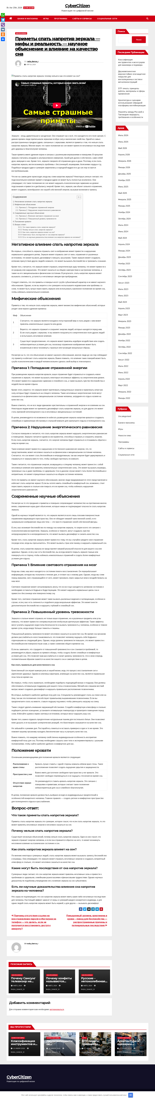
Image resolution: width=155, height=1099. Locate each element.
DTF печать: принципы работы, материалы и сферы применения (131, 91)
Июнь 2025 (123, 187)
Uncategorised (21, 33)
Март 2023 (123, 315)
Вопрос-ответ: (20, 225)
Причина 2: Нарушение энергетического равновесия (40, 210)
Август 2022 (123, 360)
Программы (60, 19)
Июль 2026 (123, 135)
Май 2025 (122, 193)
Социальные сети (107, 19)
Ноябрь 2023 (124, 264)
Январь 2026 (124, 167)
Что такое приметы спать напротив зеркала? (39, 227)
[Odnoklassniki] (2, 34)
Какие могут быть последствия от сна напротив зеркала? (44, 235)
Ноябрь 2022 (124, 340)
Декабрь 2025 (124, 174)
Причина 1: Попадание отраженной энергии (36, 207)
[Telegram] (2, 19)
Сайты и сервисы (82, 19)
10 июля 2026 (55, 1048)
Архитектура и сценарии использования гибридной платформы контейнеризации (132, 103)
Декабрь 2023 (124, 257)
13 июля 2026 (19, 1048)
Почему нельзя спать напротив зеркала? (38, 230)
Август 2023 (123, 283)
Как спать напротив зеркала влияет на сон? (39, 232)
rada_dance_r (33, 61)
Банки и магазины (28, 19)
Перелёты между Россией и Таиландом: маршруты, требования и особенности (131, 114)
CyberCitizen (77, 5)
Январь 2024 (124, 251)
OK (130, 1095)
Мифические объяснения (25, 204)
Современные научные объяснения (29, 213)
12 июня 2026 (126, 1048)
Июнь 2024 (123, 232)
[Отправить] (2, 39)
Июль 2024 (123, 225)
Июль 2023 (123, 289)
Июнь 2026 (123, 142)
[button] (147, 19)
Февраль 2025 (124, 199)
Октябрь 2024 (124, 219)
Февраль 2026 (124, 161)
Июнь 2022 (123, 373)
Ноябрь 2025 (124, 180)
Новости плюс (124, 436)
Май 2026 (122, 148)
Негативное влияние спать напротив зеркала (33, 202)
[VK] (2, 29)
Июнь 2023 (123, 296)
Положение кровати (23, 221)
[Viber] (2, 24)
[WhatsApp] (2, 15)
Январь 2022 (124, 398)
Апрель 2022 (124, 379)
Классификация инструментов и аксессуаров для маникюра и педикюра (131, 62)
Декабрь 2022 (124, 334)
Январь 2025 (124, 206)
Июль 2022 (123, 366)
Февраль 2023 (124, 321)
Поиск (121, 31)
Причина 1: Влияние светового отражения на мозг (39, 216)
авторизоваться (57, 1009)
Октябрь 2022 (124, 347)
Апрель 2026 (124, 155)
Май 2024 (122, 238)
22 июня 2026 (90, 1048)
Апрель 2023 (124, 308)
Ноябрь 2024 (124, 212)
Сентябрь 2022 (125, 353)
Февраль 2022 (124, 392)
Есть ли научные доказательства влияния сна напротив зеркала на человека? (51, 237)
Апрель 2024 (124, 244)
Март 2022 (123, 385)
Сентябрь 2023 (125, 276)
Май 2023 (122, 302)
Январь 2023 (124, 328)
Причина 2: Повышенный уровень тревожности (37, 219)
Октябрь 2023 (124, 270)
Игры (46, 19)
